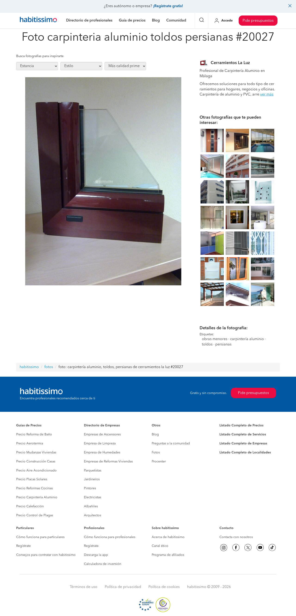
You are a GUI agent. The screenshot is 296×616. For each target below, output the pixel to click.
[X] (248, 547)
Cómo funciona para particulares (40, 537)
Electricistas (92, 497)
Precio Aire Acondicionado (36, 470)
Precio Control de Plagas (34, 515)
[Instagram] (223, 547)
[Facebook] (236, 547)
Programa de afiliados (168, 555)
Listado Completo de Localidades (245, 452)
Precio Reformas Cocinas (34, 488)
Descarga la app (96, 555)
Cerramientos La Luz (230, 63)
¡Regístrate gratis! (168, 6)
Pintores (90, 488)
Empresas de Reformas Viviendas (108, 461)
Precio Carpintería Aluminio (36, 497)
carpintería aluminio (247, 339)
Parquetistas (92, 470)
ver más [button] (266, 94)
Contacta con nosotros (236, 537)
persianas (223, 344)
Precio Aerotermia (29, 443)
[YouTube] (260, 547)
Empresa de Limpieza (100, 443)
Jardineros (92, 479)
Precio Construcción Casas (35, 461)
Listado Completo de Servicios (242, 434)
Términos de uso (83, 587)
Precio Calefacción (30, 506)
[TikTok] (272, 547)
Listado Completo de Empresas (243, 443)
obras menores (214, 339)
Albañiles (91, 506)
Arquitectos (92, 515)
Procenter (159, 461)
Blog (155, 434)
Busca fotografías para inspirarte (40, 56)
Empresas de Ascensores (102, 434)
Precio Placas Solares (31, 479)
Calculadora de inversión (102, 564)
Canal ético (160, 546)
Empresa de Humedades (102, 452)
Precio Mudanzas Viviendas (36, 452)
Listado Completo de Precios (241, 425)
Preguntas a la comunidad (171, 443)
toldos (207, 344)
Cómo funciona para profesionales (109, 537)
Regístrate (23, 546)
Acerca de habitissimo (168, 537)
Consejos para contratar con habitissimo (46, 555)
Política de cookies (164, 587)
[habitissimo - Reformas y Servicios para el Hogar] (38, 20)
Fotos (156, 452)
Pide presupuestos (258, 21)
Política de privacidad (123, 587)
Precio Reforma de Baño (34, 434)
